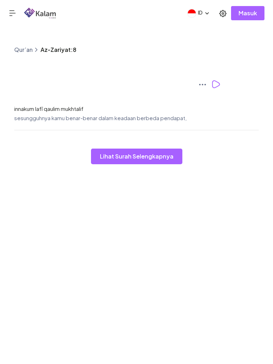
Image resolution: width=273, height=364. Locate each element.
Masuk (248, 13)
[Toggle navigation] (16, 13)
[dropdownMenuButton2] (223, 13)
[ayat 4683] (205, 84)
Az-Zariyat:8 (58, 49)
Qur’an (23, 49)
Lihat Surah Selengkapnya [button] (136, 156)
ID (200, 12)
